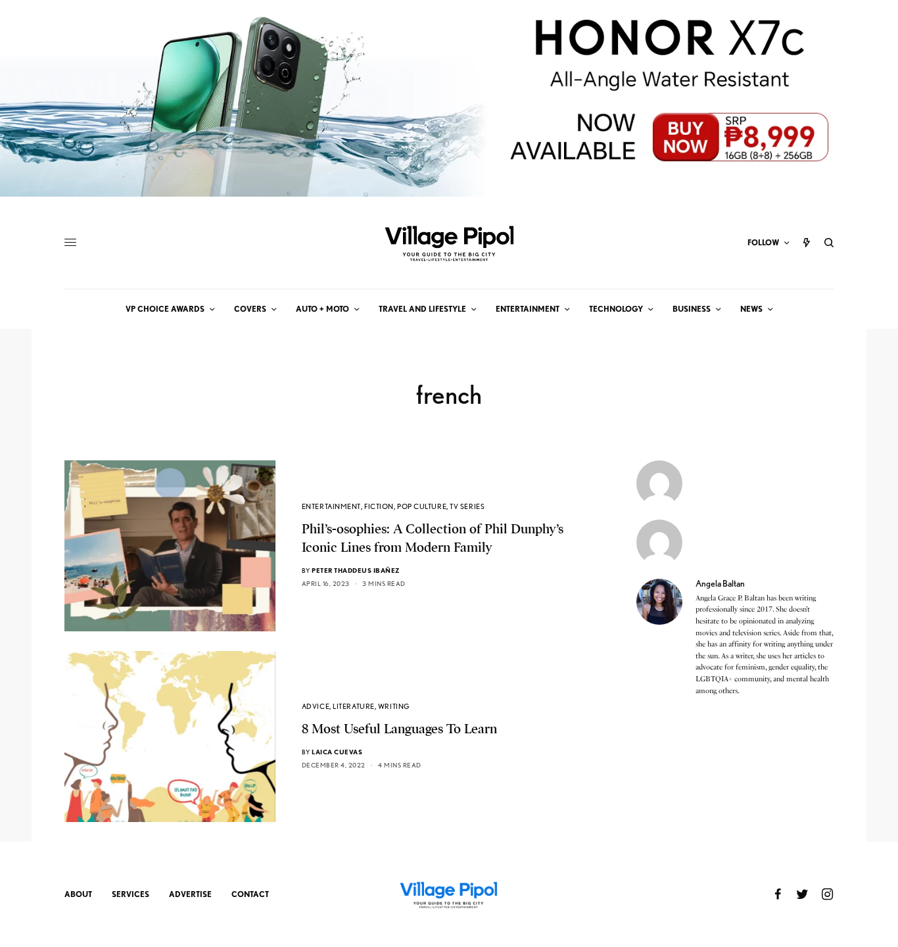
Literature (354, 706)
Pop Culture (421, 506)
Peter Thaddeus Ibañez (356, 570)
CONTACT (250, 894)
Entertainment (331, 506)
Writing (394, 706)
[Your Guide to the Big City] (449, 242)
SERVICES (130, 894)
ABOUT (78, 894)
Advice (315, 706)
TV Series (467, 506)
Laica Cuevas (337, 752)
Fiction (379, 506)
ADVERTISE (190, 894)
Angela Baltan (720, 583)
